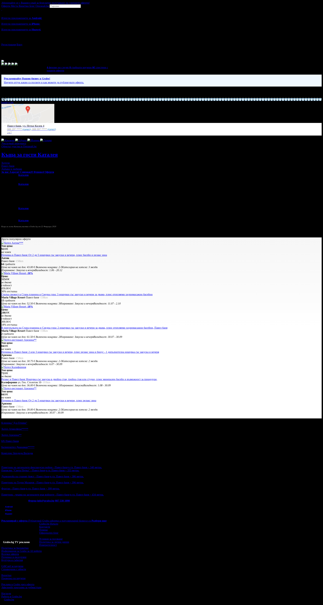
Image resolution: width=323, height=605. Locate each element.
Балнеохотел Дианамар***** (17, 447)
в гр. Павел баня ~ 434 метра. (87, 494)
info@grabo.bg (45, 500)
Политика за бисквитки (15, 548)
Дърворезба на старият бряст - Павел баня (25, 476)
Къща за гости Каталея (29, 155)
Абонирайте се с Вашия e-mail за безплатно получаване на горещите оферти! (45, 2)
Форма (32, 500)
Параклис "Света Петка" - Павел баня (23, 470)
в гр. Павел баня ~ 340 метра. (85, 467)
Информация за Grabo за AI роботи (21, 551)
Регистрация (8, 44)
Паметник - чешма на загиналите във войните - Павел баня (35, 494)
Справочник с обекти (13, 569)
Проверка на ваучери (13, 578)
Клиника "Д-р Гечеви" (14, 422)
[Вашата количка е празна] (1, 9)
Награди (6, 593)
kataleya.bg (7, 102)
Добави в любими (11, 169)
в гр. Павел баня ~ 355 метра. (62, 470)
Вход (19, 44)
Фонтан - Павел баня (13, 488)
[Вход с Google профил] (161, 41)
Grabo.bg (9, 599)
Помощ (43, 529)
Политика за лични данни (54, 542)
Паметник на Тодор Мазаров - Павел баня (25, 482)
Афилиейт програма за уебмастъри (21, 587)
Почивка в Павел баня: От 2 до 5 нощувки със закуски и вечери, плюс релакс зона (48, 400)
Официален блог (49, 532)
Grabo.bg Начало (48, 523)
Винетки (6, 575)
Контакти (44, 526)
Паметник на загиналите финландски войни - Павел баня (34, 467)
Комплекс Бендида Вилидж (17, 453)
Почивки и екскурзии (13, 557)
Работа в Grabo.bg (11, 596)
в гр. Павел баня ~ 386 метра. (67, 476)
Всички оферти (10, 554)
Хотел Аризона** (11, 435)
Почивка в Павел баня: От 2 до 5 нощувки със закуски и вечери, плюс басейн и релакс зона (54, 255)
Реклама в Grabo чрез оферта (17, 584)
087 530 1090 (62, 500)
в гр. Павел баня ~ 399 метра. (43, 488)
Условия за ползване (51, 538)
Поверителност (48, 545)
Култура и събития (12, 560)
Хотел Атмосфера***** (14, 429)
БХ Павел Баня (10, 441)
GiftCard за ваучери (12, 566)
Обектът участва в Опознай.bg (19, 146)
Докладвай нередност (13, 143)
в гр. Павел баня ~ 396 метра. (67, 482)
